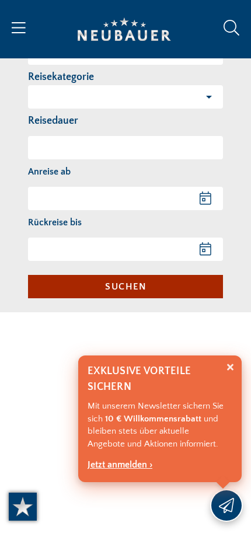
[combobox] (125, 147)
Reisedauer (53, 121)
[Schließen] (230, 367)
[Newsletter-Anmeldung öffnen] (226, 505)
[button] (125, 97)
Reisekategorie (61, 77)
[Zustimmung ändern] (23, 507)
